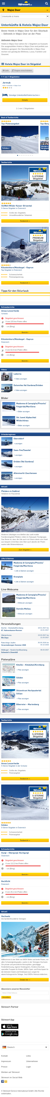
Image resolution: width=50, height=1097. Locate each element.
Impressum (6, 1061)
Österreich (5, 342)
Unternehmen (32, 1061)
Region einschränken (23, 70)
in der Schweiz (21, 766)
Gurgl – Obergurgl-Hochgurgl (15, 853)
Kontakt (4, 1056)
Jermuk (6, 83)
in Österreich (21, 208)
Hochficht (5, 881)
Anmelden (6, 997)
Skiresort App (7, 1020)
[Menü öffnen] (3, 3)
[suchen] (46, 3)
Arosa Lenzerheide (10, 311)
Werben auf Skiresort (10, 1072)
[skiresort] (25, 3)
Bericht (24, 333)
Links (28, 1056)
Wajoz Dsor (17, 85)
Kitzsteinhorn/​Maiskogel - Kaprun (17, 339)
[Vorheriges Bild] (3, 138)
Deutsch (11, 1047)
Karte (6, 70)
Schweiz (4, 314)
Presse (4, 1067)
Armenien (10, 85)
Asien (4, 85)
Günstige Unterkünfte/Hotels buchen (23, 95)
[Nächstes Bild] (47, 138)
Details (25, 100)
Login (28, 1067)
